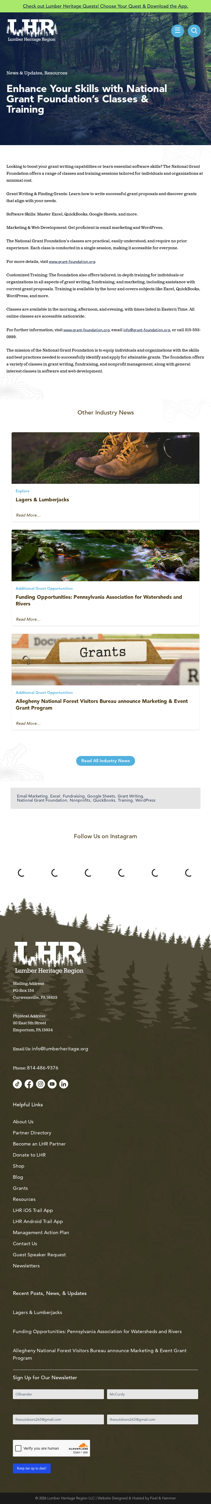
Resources (24, 1199)
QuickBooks (104, 800)
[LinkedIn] (63, 1084)
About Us (23, 1122)
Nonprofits (80, 800)
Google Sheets (101, 796)
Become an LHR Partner (39, 1144)
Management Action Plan (41, 1232)
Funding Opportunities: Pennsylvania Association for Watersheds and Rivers (97, 1331)
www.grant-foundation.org (72, 261)
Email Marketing (32, 796)
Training (125, 800)
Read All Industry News (105, 761)
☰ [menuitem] (177, 31)
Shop (18, 1166)
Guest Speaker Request (39, 1255)
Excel (55, 796)
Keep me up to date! (32, 1468)
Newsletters (26, 1266)
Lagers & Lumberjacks (42, 499)
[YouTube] (52, 1084)
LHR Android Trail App (38, 1221)
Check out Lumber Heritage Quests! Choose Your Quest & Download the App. (105, 6)
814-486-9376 (42, 1068)
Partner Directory (32, 1133)
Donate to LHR (29, 1155)
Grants (20, 1188)
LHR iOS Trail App (33, 1210)
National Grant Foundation (42, 800)
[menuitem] (194, 30)
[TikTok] (17, 1084)
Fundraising (74, 796)
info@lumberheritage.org (60, 1049)
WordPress (145, 800)
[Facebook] (28, 1084)
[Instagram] (40, 1084)
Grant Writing (130, 796)
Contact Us (25, 1244)
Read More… (28, 515)
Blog (18, 1177)
